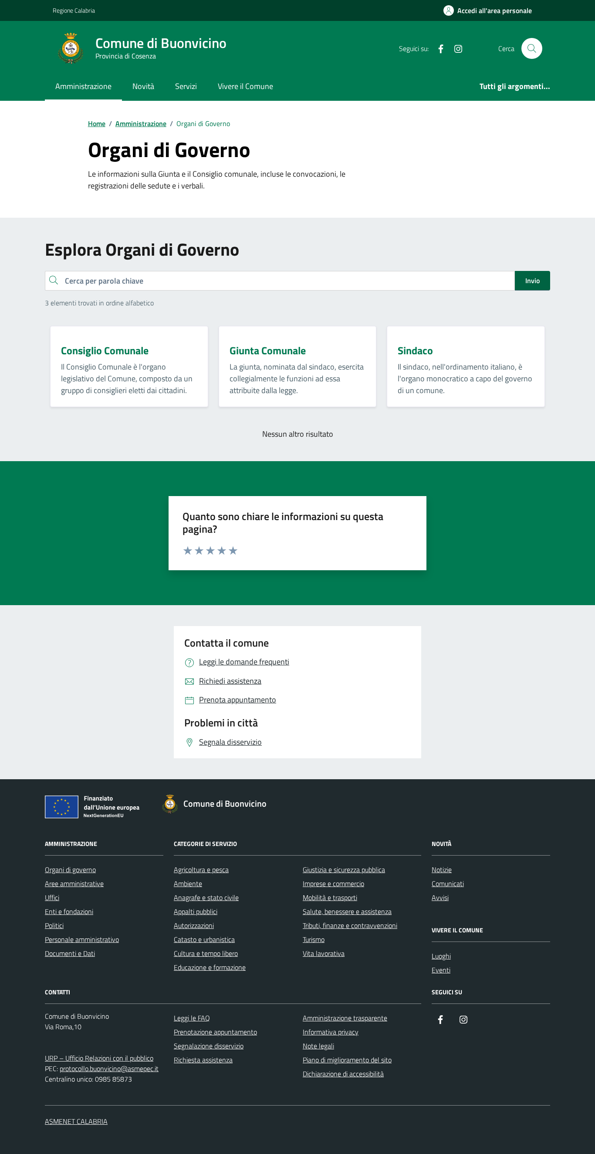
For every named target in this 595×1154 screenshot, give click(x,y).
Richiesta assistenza (203, 1060)
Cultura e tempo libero (206, 953)
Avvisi (440, 897)
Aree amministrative (74, 883)
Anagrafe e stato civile (206, 897)
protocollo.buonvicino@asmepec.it (109, 1068)
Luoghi (441, 956)
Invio (532, 280)
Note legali (318, 1046)
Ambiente (188, 883)
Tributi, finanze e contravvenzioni (350, 925)
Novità (143, 86)
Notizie (442, 869)
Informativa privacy (330, 1032)
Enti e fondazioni (69, 911)
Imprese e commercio (333, 883)
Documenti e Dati (70, 953)
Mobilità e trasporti (330, 897)
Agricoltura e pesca (201, 869)
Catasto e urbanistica (204, 939)
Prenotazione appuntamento (215, 1032)
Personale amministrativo (82, 939)
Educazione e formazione (210, 967)
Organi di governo (70, 869)
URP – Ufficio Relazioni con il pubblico (99, 1058)
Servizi (186, 86)
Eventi (441, 970)
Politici (54, 925)
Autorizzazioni (194, 925)
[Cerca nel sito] (531, 48)
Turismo (314, 939)
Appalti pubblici (195, 911)
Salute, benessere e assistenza (347, 911)
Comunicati (448, 883)
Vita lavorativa (324, 953)
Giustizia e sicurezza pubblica (344, 869)
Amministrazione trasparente (345, 1018)
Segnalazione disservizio (208, 1046)
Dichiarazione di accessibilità (343, 1073)
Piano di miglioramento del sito (347, 1060)
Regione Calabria (74, 10)
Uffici (52, 897)
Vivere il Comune (245, 86)
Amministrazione (83, 86)
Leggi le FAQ (192, 1018)
